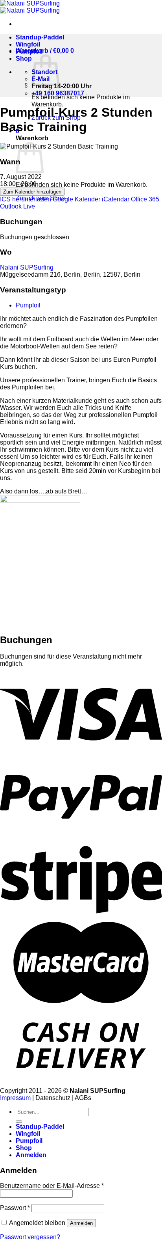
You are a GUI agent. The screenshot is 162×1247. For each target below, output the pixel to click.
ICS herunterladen (25, 199)
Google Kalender (76, 199)
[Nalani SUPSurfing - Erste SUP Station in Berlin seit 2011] (30, 7)
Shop (24, 58)
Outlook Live (17, 206)
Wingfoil (28, 44)
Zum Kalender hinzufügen (32, 192)
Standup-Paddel (40, 37)
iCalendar (115, 199)
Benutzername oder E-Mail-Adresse (52, 1185)
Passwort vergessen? (30, 1237)
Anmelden (81, 1223)
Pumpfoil (29, 51)
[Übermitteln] (19, 1121)
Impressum (15, 1097)
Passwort (15, 1207)
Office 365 (145, 199)
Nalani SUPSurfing (26, 267)
